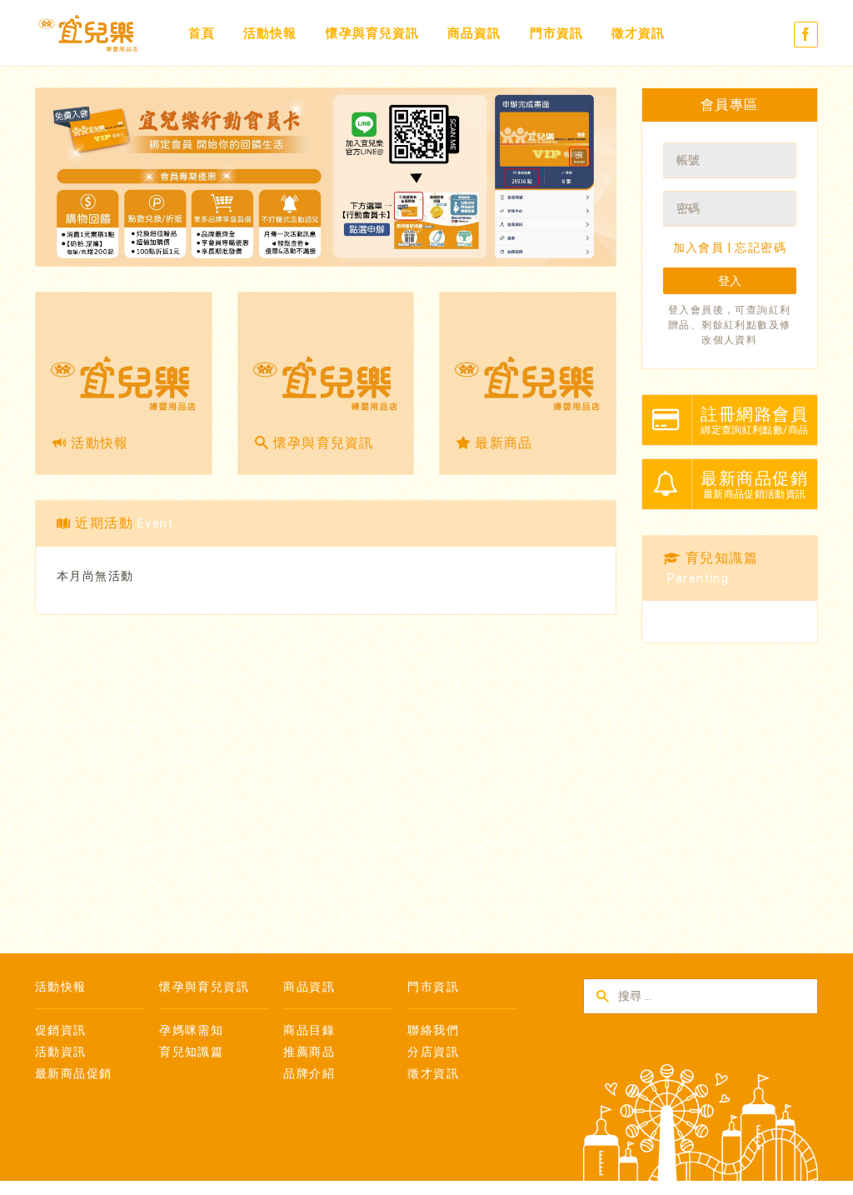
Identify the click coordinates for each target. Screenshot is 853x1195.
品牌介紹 (309, 1073)
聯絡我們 (433, 1030)
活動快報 (270, 33)
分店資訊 (433, 1051)
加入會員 (699, 247)
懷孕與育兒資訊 (372, 33)
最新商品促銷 (73, 1073)
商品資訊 (474, 33)
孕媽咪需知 (191, 1030)
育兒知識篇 (191, 1051)
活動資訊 (61, 1051)
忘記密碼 (760, 247)
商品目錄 (309, 1030)
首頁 (201, 33)
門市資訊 (556, 33)
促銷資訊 (61, 1030)
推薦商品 (309, 1051)
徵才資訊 (638, 33)
